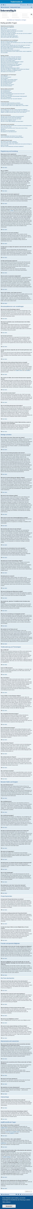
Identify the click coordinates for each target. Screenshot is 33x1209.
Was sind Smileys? (4, 78)
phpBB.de (28, 370)
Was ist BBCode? (4, 75)
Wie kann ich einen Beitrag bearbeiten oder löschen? (11, 58)
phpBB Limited (19, 370)
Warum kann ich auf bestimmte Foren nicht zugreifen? (11, 64)
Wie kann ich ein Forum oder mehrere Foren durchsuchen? (12, 116)
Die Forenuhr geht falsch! (6, 43)
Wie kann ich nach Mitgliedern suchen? (8, 120)
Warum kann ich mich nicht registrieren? (8, 29)
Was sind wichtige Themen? (6, 83)
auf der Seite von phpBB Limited (12, 1131)
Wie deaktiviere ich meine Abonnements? (9, 131)
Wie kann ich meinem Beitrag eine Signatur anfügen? (11, 59)
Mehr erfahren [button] (6, 1202)
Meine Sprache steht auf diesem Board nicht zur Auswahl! (12, 46)
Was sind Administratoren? (6, 90)
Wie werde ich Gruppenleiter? (6, 95)
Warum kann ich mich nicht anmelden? (8, 32)
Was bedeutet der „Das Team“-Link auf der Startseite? (11, 98)
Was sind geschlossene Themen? (7, 84)
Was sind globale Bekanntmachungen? (8, 80)
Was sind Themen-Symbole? (6, 85)
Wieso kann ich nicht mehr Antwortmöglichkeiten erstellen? (12, 61)
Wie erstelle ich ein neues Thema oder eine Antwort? (11, 56)
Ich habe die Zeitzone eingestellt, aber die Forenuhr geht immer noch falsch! (15, 45)
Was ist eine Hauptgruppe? (6, 97)
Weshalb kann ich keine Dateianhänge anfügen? (10, 65)
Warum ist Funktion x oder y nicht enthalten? (9, 142)
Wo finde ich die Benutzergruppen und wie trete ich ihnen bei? (13, 93)
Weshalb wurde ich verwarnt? (6, 66)
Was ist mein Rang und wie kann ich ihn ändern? (10, 50)
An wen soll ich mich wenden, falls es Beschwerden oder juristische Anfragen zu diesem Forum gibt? (16, 144)
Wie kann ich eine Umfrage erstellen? (8, 60)
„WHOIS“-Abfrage (7, 1157)
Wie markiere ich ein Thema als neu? (8, 71)
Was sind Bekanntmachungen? (7, 82)
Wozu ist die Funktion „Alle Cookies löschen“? (10, 37)
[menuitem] (4, 5)
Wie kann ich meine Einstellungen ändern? (9, 41)
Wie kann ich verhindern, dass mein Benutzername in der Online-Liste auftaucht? (16, 42)
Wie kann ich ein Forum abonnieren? (8, 130)
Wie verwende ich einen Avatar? (7, 48)
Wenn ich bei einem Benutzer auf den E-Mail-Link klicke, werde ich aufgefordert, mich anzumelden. (16, 52)
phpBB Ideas (3, 1143)
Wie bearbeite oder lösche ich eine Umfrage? (9, 62)
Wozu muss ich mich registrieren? (7, 27)
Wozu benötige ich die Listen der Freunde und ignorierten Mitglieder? (14, 109)
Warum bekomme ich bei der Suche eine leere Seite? (11, 118)
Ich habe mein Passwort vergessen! (8, 34)
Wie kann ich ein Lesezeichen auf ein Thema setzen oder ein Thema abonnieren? (14, 129)
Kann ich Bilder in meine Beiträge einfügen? (9, 79)
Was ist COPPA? (4, 28)
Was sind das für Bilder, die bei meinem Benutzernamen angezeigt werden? (15, 47)
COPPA (11, 210)
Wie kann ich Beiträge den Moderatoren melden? (10, 67)
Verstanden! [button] (9, 1206)
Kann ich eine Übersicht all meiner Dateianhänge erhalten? (12, 137)
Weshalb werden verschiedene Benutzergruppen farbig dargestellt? (14, 96)
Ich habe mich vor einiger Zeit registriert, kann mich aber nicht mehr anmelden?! (16, 33)
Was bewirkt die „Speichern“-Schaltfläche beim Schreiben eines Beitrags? (15, 69)
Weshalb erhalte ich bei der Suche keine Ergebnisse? (11, 117)
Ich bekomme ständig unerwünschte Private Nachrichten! (12, 104)
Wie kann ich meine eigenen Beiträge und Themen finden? (12, 121)
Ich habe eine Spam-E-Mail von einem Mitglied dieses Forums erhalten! (14, 105)
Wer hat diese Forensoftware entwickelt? (9, 141)
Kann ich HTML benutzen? (6, 77)
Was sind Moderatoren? (5, 91)
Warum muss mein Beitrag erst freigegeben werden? (11, 70)
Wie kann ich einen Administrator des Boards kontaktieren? (12, 146)
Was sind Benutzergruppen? (6, 92)
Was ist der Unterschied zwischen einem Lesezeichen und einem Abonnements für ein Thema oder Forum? (16, 126)
